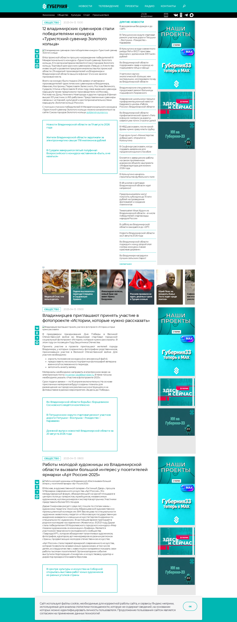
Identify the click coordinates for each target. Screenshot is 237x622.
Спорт (86, 15)
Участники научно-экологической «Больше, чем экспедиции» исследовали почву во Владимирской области (137, 78)
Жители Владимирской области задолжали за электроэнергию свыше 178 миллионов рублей (76, 139)
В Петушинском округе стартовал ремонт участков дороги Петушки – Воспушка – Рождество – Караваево (137, 39)
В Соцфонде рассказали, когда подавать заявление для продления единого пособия (135, 149)
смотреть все (125, 264)
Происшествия (101, 15)
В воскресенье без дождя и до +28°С (135, 27)
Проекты (131, 6)
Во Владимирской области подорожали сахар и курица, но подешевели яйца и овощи (136, 65)
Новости (85, 6)
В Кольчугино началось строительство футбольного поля (136, 175)
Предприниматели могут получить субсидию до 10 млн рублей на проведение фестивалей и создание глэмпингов (135, 199)
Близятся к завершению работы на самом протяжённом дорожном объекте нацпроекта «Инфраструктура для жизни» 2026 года (136, 163)
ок (190, 606)
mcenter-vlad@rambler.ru (79, 374)
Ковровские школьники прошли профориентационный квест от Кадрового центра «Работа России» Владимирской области (137, 103)
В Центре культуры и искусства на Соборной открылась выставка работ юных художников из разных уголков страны (74, 572)
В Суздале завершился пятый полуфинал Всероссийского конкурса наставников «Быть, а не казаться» (78, 153)
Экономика (48, 15)
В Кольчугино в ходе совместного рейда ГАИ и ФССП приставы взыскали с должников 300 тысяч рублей (137, 52)
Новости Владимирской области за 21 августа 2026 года (137, 234)
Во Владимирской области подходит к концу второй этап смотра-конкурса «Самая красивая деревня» (135, 245)
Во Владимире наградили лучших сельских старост (133, 256)
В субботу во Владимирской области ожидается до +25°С (134, 225)
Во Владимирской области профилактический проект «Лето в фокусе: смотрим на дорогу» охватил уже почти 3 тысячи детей (137, 117)
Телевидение (108, 6)
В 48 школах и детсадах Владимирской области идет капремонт (135, 185)
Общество (62, 15)
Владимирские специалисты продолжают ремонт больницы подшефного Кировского (136, 90)
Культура (76, 15)
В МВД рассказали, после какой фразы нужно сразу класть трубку (137, 128)
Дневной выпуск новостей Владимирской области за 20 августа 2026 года (79, 432)
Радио (149, 6)
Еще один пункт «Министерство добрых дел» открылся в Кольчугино (136, 138)
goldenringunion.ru (97, 112)
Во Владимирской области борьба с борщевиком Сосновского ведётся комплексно (77, 403)
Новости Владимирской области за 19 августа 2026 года (78, 126)
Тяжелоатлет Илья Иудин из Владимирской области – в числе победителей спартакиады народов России (137, 214)
